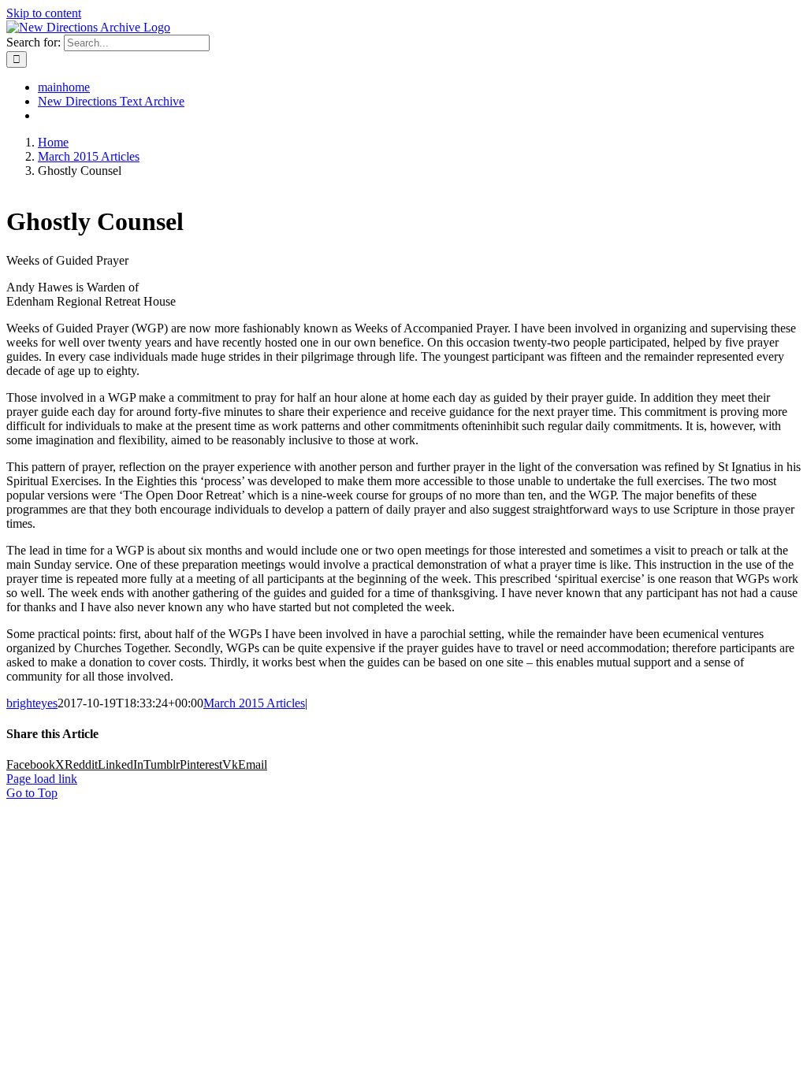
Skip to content (43, 13)
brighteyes (32, 703)
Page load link (41, 778)
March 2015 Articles (254, 703)
